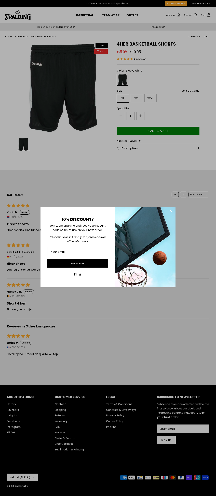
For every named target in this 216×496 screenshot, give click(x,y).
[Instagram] (80, 274)
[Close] (171, 211)
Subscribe (77, 263)
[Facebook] (75, 274)
